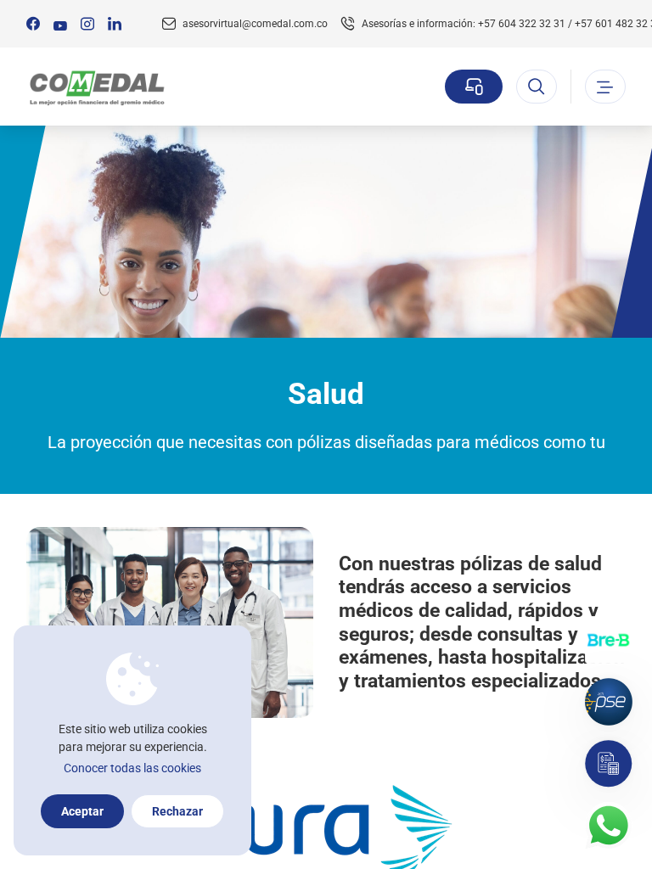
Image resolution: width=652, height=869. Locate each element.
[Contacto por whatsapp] (608, 825)
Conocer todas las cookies (132, 768)
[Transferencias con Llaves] (608, 640)
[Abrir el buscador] (536, 87)
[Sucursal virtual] (474, 87)
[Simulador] (608, 764)
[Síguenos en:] (33, 24)
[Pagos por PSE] (608, 702)
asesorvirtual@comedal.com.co (255, 24)
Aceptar (82, 811)
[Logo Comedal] (96, 87)
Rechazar (177, 811)
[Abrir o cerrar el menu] (605, 87)
